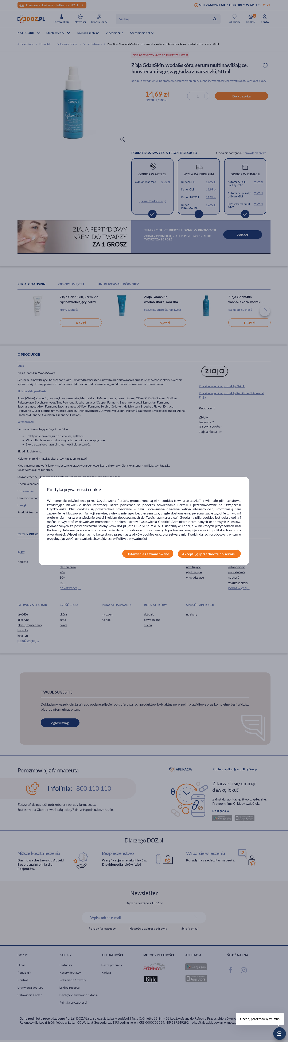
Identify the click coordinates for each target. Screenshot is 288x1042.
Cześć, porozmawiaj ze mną (260, 1019)
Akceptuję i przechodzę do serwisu (209, 554)
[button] (279, 1033)
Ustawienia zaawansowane (148, 554)
